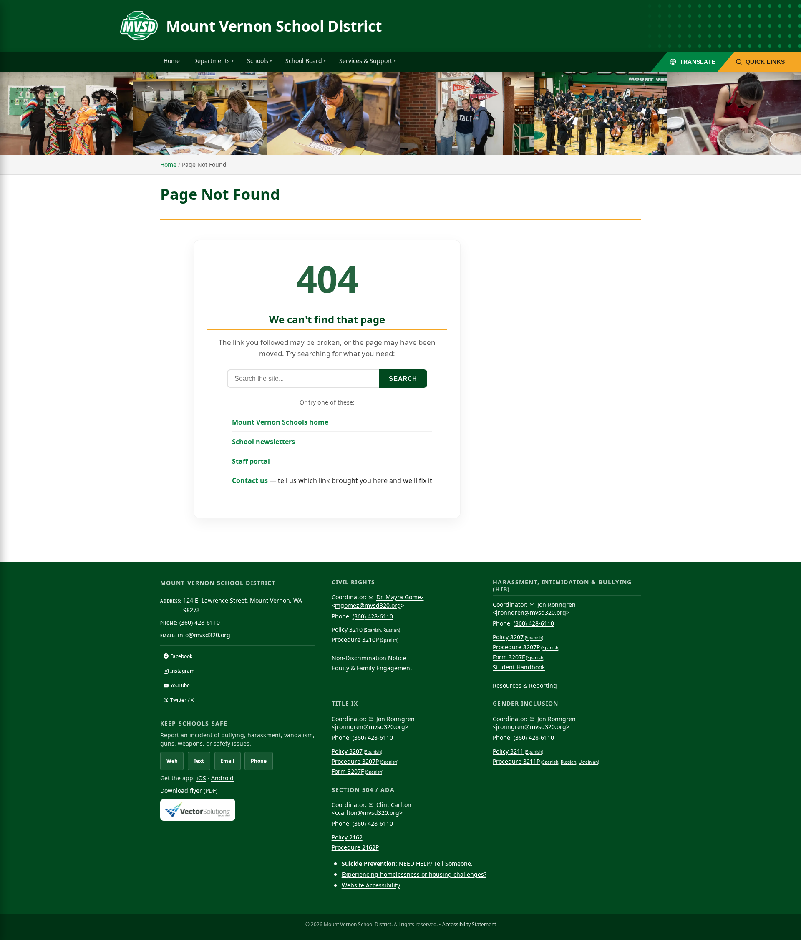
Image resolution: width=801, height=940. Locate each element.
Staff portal (251, 461)
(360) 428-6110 (199, 622)
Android (222, 778)
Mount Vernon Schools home (280, 422)
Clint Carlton (393, 805)
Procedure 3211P (516, 761)
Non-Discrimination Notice (369, 658)
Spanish (373, 630)
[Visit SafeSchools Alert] (237, 809)
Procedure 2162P (355, 847)
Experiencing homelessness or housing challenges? (414, 874)
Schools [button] (257, 61)
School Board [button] (303, 61)
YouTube (180, 685)
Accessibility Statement (469, 924)
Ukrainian (588, 762)
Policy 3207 (508, 637)
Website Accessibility (371, 885)
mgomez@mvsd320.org (368, 605)
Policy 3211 (508, 751)
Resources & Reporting (525, 685)
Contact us (250, 480)
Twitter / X (182, 700)
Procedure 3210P (355, 639)
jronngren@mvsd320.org (531, 612)
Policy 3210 (347, 629)
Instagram (182, 670)
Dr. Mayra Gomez (400, 597)
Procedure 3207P (516, 647)
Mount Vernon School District (274, 26)
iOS (201, 778)
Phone (259, 760)
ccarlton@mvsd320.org (367, 813)
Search (403, 378)
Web (172, 760)
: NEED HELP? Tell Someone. (407, 863)
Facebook (181, 656)
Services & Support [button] (365, 61)
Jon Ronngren (556, 604)
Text (199, 760)
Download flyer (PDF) (188, 790)
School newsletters (263, 441)
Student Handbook (519, 667)
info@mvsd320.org (204, 635)
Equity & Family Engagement (372, 668)
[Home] (138, 25)
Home (172, 61)
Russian (391, 630)
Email (227, 760)
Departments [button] (211, 61)
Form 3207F (509, 657)
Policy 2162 (347, 837)
